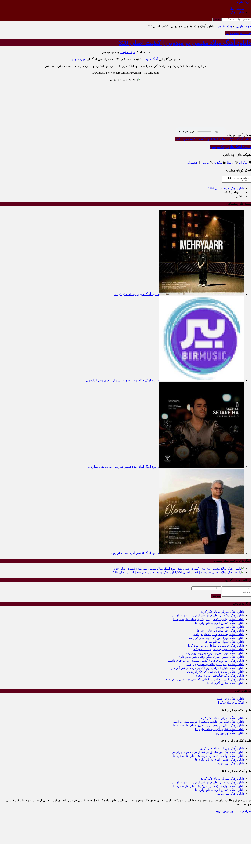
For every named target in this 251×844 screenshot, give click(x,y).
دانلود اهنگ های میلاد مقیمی (230, 147)
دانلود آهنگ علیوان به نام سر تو (224, 641)
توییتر (205, 162)
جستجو (217, 19)
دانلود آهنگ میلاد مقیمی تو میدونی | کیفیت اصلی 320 (185, 42)
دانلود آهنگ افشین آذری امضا (225, 683)
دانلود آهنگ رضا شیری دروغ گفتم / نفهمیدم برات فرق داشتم (206, 660)
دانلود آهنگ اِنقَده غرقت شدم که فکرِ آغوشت (215, 672)
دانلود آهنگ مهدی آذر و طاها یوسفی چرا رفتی (215, 664)
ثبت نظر (216, 596)
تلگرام (243, 162)
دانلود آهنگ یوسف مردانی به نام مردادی (218, 634)
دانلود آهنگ (237, 12)
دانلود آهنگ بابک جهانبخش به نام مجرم (219, 675)
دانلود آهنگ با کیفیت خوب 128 (194, 139)
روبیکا (230, 162)
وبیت (217, 811)
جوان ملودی (243, 26)
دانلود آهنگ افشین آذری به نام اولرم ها (219, 623)
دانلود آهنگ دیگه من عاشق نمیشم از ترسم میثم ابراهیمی (207, 615)
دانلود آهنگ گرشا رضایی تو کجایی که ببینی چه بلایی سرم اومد (205, 679)
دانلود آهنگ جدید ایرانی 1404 (226, 188)
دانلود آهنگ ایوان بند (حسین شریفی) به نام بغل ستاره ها (208, 619)
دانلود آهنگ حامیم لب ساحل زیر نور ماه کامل (215, 645)
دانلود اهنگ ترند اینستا (230, 699)
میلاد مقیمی (224, 26)
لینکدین (218, 162)
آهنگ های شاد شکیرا (231, 702)
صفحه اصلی (236, 8)
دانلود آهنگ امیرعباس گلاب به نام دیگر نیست (215, 638)
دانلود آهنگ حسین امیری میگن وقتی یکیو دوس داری (211, 656)
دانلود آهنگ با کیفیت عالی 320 (232, 139)
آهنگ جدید (151, 59)
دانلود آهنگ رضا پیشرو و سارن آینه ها (220, 630)
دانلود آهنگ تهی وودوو (230, 626)
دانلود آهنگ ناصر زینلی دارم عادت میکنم (218, 649)
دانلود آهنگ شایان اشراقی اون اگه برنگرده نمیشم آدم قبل (207, 668)
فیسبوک (192, 162)
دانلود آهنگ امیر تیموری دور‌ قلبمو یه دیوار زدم (215, 653)
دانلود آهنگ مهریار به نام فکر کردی (222, 611)
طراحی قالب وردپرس (237, 811)
